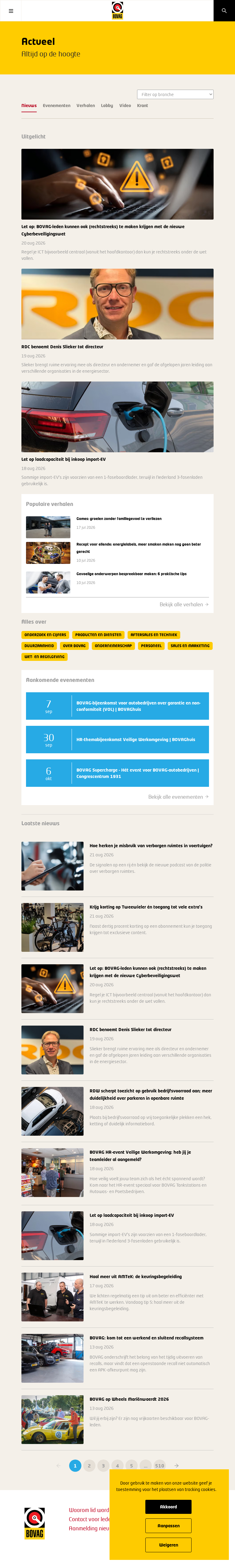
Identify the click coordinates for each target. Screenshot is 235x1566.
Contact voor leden (91, 1519)
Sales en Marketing (190, 645)
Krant (142, 105)
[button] (176, 1465)
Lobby (107, 105)
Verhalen (85, 105)
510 (159, 1465)
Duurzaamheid (39, 645)
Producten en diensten (98, 634)
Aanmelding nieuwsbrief (98, 1528)
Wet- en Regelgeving (44, 656)
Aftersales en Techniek (154, 634)
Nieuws (29, 105)
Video (125, 105)
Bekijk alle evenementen (175, 797)
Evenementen (56, 105)
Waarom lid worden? (93, 1510)
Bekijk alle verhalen (181, 604)
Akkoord (168, 1506)
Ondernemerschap (113, 645)
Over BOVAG (74, 645)
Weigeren (168, 1544)
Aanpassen (169, 1525)
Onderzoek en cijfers (45, 634)
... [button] (145, 1465)
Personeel (151, 645)
